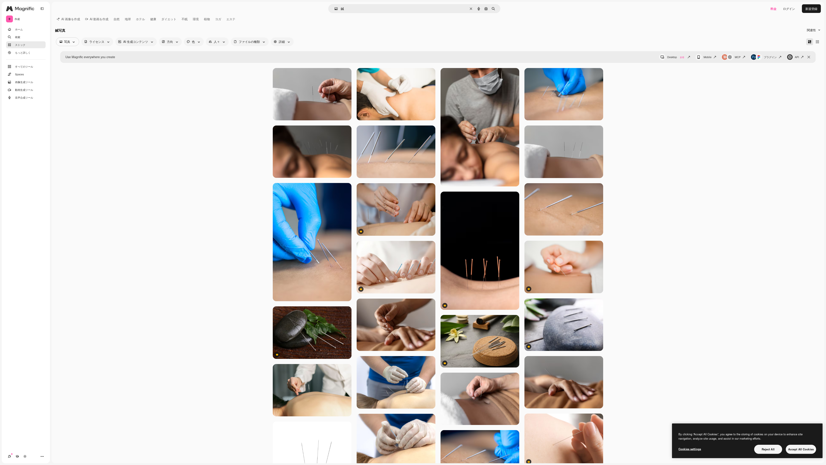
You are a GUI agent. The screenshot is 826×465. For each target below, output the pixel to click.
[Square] (817, 41)
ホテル (140, 19)
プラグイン (770, 57)
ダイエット (168, 19)
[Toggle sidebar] (42, 8)
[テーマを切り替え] (25, 456)
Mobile (708, 57)
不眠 (185, 19)
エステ (230, 19)
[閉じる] (809, 57)
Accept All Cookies (801, 449)
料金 (774, 8)
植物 (207, 19)
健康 (153, 19)
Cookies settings (689, 449)
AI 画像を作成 (70, 19)
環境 (196, 19)
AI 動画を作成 (99, 19)
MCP (738, 57)
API (797, 57)
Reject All (768, 449)
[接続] (9, 456)
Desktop (675, 57)
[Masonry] (809, 41)
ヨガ (218, 19)
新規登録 (811, 8)
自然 (117, 19)
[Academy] (17, 456)
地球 (128, 19)
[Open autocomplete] (334, 8)
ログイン (789, 8)
